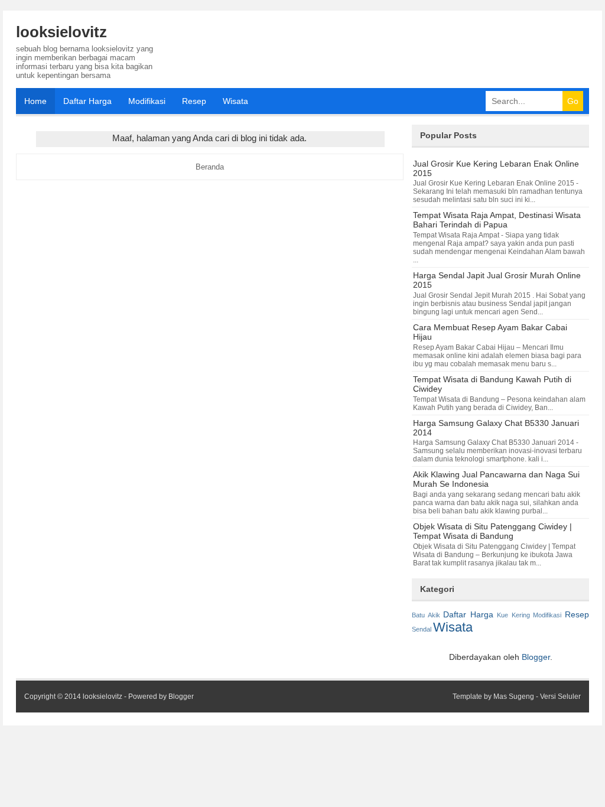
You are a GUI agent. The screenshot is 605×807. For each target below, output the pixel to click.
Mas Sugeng (513, 696)
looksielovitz (61, 32)
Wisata (235, 101)
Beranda (210, 166)
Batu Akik (426, 615)
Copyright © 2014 (53, 696)
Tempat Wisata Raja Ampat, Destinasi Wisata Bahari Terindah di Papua (497, 219)
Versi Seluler (560, 696)
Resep (194, 101)
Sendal (421, 629)
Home (35, 101)
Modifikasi (146, 101)
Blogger (536, 657)
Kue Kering (513, 615)
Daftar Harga (87, 101)
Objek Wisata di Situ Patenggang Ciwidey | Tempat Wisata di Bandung (492, 531)
